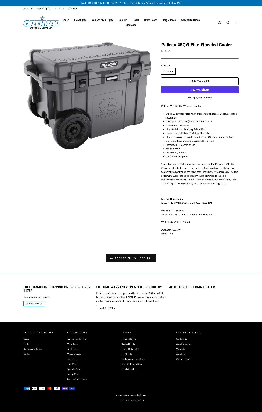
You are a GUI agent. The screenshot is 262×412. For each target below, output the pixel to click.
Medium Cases (74, 354)
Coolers (123, 20)
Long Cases (72, 364)
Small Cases (72, 349)
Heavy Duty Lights (130, 349)
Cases (65, 20)
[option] (131, 3)
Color (165, 65)
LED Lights (127, 354)
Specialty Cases (74, 369)
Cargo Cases (169, 20)
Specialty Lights (129, 369)
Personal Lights (129, 339)
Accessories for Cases (77, 379)
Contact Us (59, 8)
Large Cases (72, 359)
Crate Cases (150, 20)
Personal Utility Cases (77, 339)
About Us (27, 8)
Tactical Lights (128, 344)
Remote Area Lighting (132, 364)
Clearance (131, 25)
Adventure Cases (190, 20)
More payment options (200, 97)
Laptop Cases (73, 374)
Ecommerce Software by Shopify (131, 400)
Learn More (34, 304)
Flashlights (80, 20)
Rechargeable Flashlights (133, 359)
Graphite (168, 71)
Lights (26, 344)
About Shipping (43, 8)
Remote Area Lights (102, 20)
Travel (135, 20)
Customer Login (183, 359)
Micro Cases (72, 344)
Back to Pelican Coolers (133, 258)
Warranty (72, 8)
